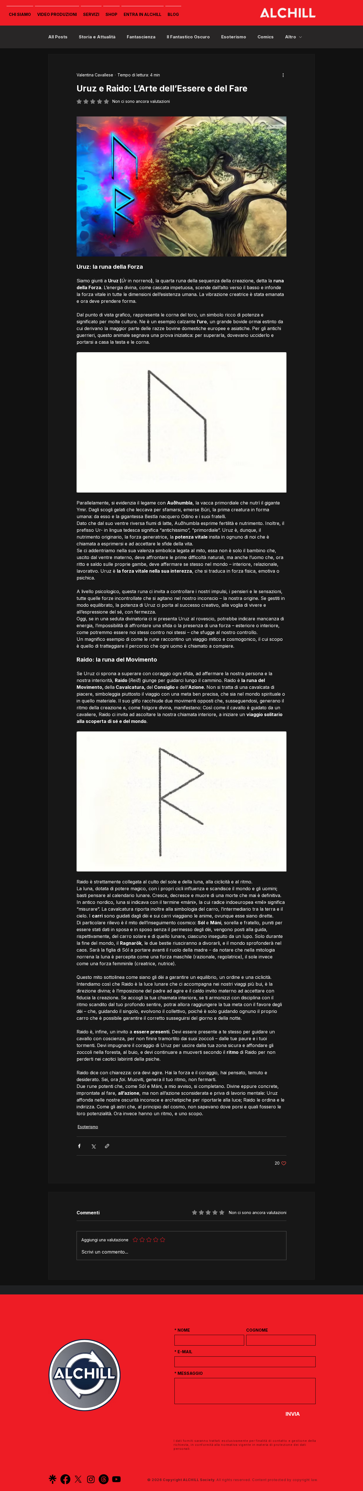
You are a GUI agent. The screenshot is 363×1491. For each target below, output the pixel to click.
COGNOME (257, 1330)
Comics (266, 36)
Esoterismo (233, 36)
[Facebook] (65, 1479)
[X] (78, 1479)
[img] (287, 26)
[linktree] (53, 1479)
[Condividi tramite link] (107, 1146)
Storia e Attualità (97, 36)
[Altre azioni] (283, 74)
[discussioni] (104, 1479)
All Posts (57, 36)
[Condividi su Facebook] (79, 1146)
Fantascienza (141, 36)
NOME (182, 1330)
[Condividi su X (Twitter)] (93, 1146)
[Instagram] (91, 1479)
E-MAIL (183, 1351)
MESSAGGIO (188, 1373)
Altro (290, 36)
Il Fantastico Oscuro (188, 36)
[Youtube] (116, 1479)
